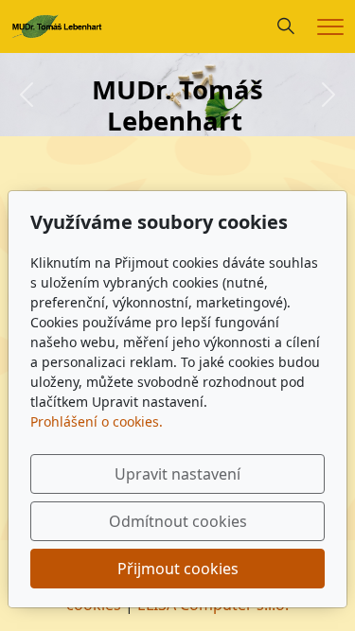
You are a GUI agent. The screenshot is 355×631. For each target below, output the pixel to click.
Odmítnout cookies (178, 521)
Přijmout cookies (178, 568)
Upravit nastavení (177, 474)
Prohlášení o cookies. (96, 421)
